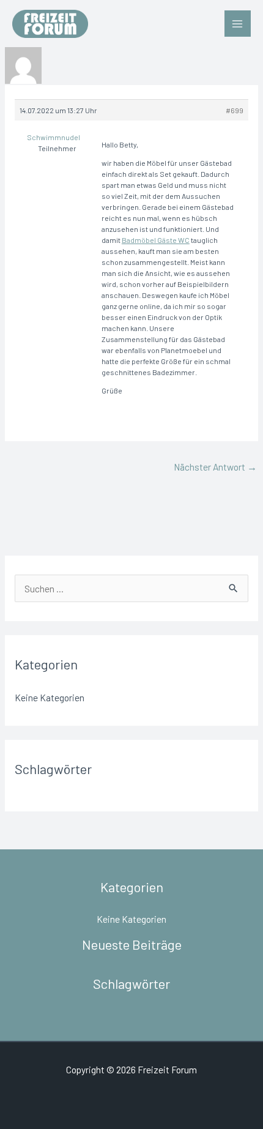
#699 (234, 110)
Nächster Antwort (215, 466)
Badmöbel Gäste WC (156, 240)
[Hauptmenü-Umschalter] (237, 23)
